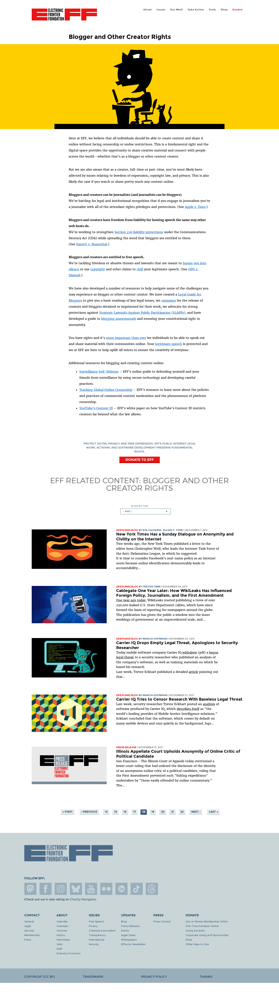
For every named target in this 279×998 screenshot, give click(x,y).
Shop (224, 9)
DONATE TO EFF (139, 460)
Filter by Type (139, 506)
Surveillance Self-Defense (98, 371)
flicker (106, 889)
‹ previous (89, 811)
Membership (32, 935)
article (193, 672)
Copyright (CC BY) (39, 976)
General (29, 921)
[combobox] (145, 511)
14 (106, 811)
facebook (45, 889)
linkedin (121, 889)
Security (29, 930)
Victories (62, 930)
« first (67, 811)
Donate (237, 9)
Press (27, 939)
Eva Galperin (152, 530)
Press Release (126, 747)
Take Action (196, 9)
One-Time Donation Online (202, 925)
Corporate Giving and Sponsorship (207, 935)
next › (195, 811)
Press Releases (130, 925)
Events (125, 930)
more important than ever (126, 338)
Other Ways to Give (197, 944)
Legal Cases (128, 935)
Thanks (205, 976)
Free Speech (96, 921)
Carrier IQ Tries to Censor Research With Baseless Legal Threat (179, 699)
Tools (212, 9)
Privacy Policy (154, 976)
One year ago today (131, 600)
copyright (97, 269)
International (96, 939)
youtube (91, 889)
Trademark (93, 976)
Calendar (62, 921)
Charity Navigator (83, 899)
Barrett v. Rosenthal (91, 244)
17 (134, 811)
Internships (63, 939)
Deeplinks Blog (127, 530)
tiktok (137, 889)
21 (172, 811)
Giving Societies (195, 930)
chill (140, 269)
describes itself (188, 709)
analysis (209, 704)
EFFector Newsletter (133, 944)
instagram (61, 889)
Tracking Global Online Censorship (105, 390)
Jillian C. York (173, 530)
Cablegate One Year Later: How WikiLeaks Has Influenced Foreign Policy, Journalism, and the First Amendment (174, 593)
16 (125, 811)
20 (163, 811)
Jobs (59, 944)
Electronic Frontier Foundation (64, 17)
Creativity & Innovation (102, 930)
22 (182, 811)
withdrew (189, 652)
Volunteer (62, 925)
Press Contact (162, 921)
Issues (161, 9)
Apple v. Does (195, 207)
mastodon (30, 889)
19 (152, 811)
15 (115, 811)
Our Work (176, 9)
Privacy (93, 925)
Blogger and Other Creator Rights (167, 484)
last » (213, 811)
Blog (124, 921)
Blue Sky (76, 889)
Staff (59, 948)
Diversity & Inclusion (68, 953)
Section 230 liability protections (138, 232)
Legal (27, 925)
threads (152, 889)
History (61, 935)
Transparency (97, 935)
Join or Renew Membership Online (207, 921)
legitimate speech (168, 344)
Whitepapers (129, 939)
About (147, 9)
